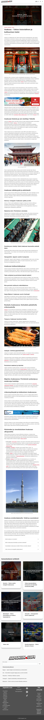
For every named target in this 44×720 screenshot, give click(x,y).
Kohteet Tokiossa (7, 27)
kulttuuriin (37, 93)
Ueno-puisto (14, 441)
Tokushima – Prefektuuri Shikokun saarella (11, 675)
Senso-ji (15, 122)
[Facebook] (27, 688)
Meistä (18, 687)
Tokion (22, 81)
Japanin (5, 92)
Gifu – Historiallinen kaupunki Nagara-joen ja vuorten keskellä (15, 672)
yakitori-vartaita (26, 354)
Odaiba (11, 453)
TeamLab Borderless (20, 456)
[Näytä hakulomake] (40, 1)
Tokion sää (6, 644)
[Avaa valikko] (42, 1)
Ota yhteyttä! (18, 689)
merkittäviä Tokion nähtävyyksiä (20, 114)
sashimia (32, 354)
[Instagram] (36, 1)
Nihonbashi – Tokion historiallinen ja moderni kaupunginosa (9, 615)
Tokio (13, 27)
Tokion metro (23, 438)
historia (10, 121)
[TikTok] (38, 1)
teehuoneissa (36, 290)
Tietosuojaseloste (18, 691)
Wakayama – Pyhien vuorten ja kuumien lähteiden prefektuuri (15, 681)
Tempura (6, 309)
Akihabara (13, 447)
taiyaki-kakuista (23, 369)
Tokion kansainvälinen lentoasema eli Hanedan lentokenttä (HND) (31, 585)
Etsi (39, 663)
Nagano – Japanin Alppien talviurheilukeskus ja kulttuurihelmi (15, 669)
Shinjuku (12, 459)
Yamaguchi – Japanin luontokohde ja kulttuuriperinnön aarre (14, 678)
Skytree (34, 114)
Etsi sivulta (5, 661)
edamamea (6, 360)
